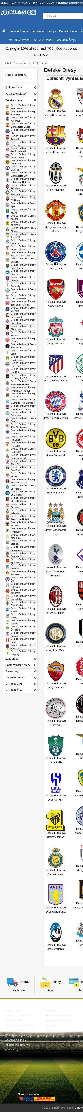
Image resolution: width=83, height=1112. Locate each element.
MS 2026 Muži (13, 684)
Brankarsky (11, 671)
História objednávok (58, 1015)
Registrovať (9, 3)
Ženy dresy (11, 658)
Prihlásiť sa (24, 3)
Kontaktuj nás (13, 1010)
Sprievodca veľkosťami (19, 1025)
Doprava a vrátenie (17, 1015)
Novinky (51, 1025)
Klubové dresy (13, 87)
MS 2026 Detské (14, 677)
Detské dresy (13, 100)
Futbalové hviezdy (15, 93)
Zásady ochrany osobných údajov (15, 1037)
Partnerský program (58, 1020)
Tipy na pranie (14, 1030)
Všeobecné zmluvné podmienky (17, 1047)
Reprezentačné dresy (17, 665)
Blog (49, 1030)
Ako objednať (13, 1020)
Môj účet (51, 1010)
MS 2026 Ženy (13, 690)
